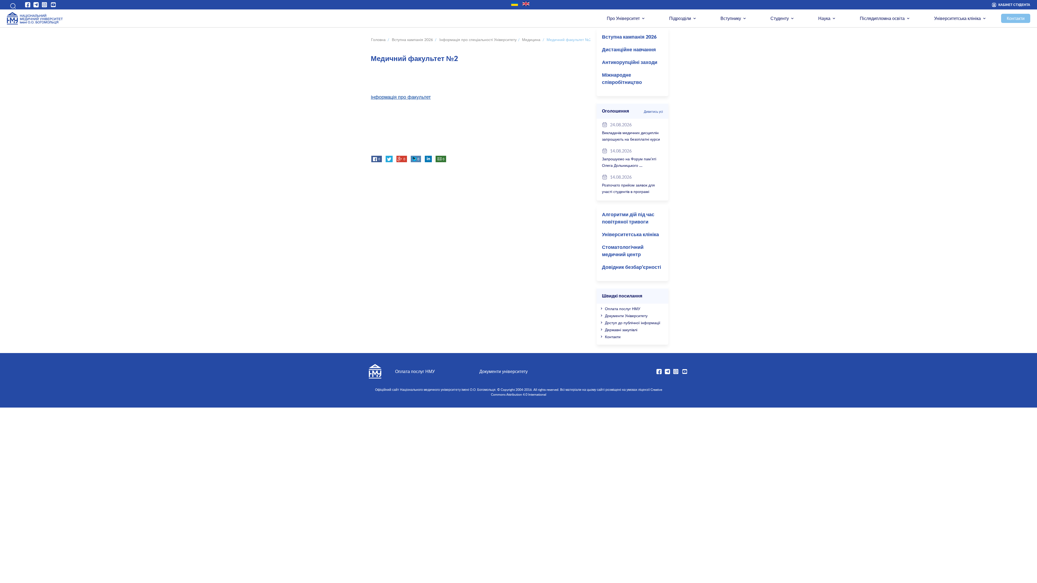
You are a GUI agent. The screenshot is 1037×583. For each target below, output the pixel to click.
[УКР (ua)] (514, 4)
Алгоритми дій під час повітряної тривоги (628, 218)
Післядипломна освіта (882, 18)
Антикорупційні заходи (629, 62)
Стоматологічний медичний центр (623, 251)
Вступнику (730, 18)
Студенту (779, 18)
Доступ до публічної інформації (632, 322)
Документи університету (503, 371)
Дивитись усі (653, 111)
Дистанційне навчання (629, 50)
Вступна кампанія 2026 (629, 37)
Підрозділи (680, 18)
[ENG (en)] (526, 4)
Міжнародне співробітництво (622, 79)
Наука (824, 18)
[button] (11, 5)
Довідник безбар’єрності (631, 267)
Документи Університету (626, 315)
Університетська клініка (957, 18)
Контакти (1016, 18)
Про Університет (623, 18)
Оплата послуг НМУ (622, 308)
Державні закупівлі (621, 329)
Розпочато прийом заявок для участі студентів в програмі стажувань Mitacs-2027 (628, 191)
